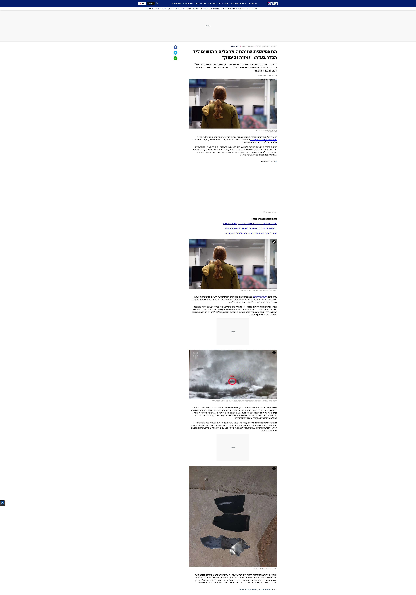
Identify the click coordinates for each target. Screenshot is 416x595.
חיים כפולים (223, 3)
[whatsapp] (175, 58)
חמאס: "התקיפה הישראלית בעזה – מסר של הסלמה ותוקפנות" (250, 233)
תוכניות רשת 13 (239, 3)
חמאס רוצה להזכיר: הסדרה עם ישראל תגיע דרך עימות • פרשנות (250, 223)
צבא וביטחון (234, 46)
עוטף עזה (254, 589)
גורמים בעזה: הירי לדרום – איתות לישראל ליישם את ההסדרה (251, 228)
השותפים (189, 3)
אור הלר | (274, 76)
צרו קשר (177, 3)
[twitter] (175, 53)
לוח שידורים (201, 3)
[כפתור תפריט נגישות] (2, 502)
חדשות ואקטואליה (262, 46)
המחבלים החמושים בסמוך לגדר (263, 139)
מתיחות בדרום (264, 589)
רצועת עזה (244, 589)
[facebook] (175, 47)
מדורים (213, 3)
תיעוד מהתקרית (260, 297)
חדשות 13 (252, 3)
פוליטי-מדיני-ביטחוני (247, 46)
